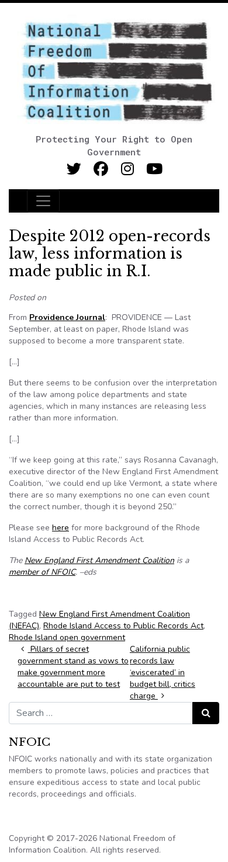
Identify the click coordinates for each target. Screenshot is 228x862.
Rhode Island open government (67, 637)
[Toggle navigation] (43, 201)
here (60, 527)
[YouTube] (154, 169)
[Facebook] (101, 169)
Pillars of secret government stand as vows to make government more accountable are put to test (73, 667)
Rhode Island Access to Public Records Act (123, 625)
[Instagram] (128, 169)
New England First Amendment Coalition (99, 560)
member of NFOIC (42, 572)
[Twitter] (74, 169)
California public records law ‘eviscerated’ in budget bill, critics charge (162, 672)
